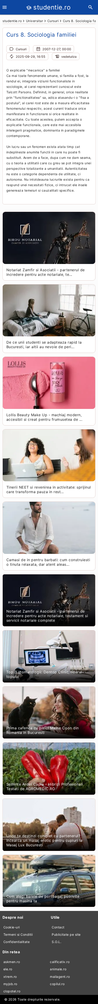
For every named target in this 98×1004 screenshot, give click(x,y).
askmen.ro (11, 962)
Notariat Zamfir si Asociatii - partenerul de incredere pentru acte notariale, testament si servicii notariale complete (47, 616)
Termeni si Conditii (18, 934)
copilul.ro (57, 984)
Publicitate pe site (66, 934)
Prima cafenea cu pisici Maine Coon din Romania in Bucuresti (42, 730)
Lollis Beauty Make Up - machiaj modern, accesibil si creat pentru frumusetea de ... (44, 417)
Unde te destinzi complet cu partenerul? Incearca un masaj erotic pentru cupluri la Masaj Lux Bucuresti (44, 840)
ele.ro (7, 969)
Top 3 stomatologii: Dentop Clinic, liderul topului (44, 674)
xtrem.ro (10, 977)
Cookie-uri (11, 927)
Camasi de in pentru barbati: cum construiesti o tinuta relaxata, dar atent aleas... (48, 562)
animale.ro (58, 969)
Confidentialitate (16, 942)
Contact (58, 927)
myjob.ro (10, 984)
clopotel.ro (12, 991)
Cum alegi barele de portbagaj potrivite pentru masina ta (43, 898)
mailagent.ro (60, 977)
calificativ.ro (60, 962)
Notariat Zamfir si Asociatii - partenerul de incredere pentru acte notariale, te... (45, 272)
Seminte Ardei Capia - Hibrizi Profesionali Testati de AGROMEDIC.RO (44, 786)
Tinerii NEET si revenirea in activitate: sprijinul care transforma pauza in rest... (48, 489)
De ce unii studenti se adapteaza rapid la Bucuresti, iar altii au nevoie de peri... (44, 344)
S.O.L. (56, 942)
